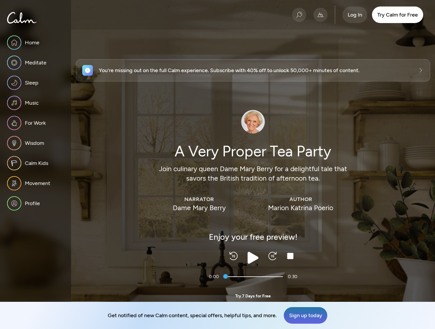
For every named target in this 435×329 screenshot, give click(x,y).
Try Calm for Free (397, 15)
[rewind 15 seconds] (233, 256)
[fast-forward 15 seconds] (272, 256)
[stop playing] (290, 256)
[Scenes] (320, 15)
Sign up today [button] (305, 315)
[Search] (299, 15)
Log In (355, 15)
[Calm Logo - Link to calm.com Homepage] (22, 18)
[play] (253, 258)
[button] (253, 70)
